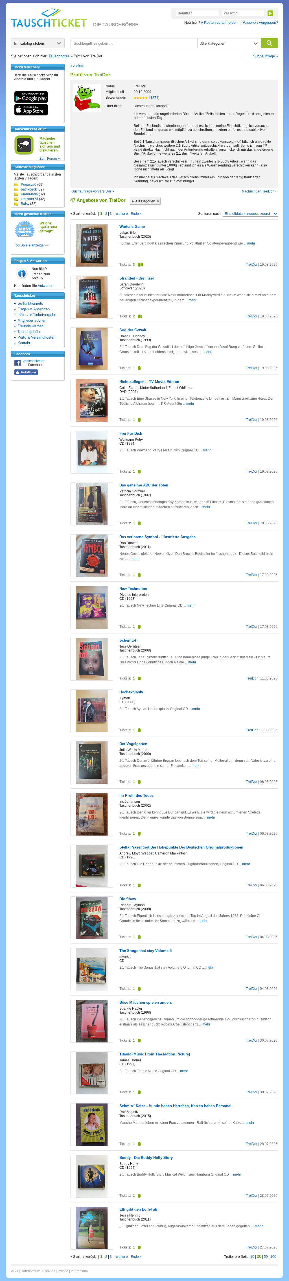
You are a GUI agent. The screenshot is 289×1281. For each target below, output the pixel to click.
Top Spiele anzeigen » (31, 245)
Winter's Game (132, 226)
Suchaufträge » (265, 56)
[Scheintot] (92, 679)
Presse (63, 1271)
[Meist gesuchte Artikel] (24, 237)
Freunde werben (30, 326)
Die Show (127, 899)
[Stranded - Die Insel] (92, 317)
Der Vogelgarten (133, 744)
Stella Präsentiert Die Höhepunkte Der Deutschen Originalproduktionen (181, 847)
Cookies (48, 1271)
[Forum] (24, 154)
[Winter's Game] (92, 265)
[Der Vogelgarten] (92, 783)
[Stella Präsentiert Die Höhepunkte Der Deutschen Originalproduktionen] (92, 886)
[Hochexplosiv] (92, 731)
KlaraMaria (29, 194)
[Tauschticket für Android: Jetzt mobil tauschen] (31, 102)
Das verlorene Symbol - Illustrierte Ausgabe (157, 537)
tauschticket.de (34, 361)
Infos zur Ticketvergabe (36, 315)
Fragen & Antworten (33, 309)
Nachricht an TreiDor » (259, 191)
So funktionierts (30, 303)
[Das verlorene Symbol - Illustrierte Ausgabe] (92, 576)
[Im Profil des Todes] (92, 834)
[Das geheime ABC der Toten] (92, 524)
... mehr (249, 243)
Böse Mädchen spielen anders (145, 1002)
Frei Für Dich (130, 433)
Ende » (136, 214)
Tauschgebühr (28, 332)
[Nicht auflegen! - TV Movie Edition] (92, 421)
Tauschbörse (59, 56)
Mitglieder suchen (31, 320)
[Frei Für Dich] (92, 472)
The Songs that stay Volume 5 (145, 951)
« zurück (76, 66)
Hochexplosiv (131, 692)
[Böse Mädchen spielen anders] (92, 1041)
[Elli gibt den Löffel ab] (92, 1248)
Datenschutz (30, 1271)
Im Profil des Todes (136, 795)
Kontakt (23, 343)
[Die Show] (92, 938)
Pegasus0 (28, 185)
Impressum (79, 1271)
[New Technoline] (92, 627)
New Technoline (133, 589)
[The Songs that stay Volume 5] (92, 990)
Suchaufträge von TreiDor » (93, 191)
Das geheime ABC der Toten (143, 485)
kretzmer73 (29, 199)
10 (252, 1257)
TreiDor (251, 265)
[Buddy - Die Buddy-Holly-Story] (92, 1196)
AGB (14, 1271)
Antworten (45, 286)
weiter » (122, 214)
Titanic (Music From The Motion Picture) (154, 1054)
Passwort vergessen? (260, 22)
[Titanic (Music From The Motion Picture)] (92, 1093)
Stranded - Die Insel (136, 278)
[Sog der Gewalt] (92, 369)
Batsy (25, 204)
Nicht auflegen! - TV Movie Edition (149, 382)
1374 (154, 98)
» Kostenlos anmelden (219, 22)
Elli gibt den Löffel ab (138, 1209)
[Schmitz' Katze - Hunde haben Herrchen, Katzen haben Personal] (92, 1145)
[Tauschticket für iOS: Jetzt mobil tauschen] (31, 114)
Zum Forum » (50, 159)
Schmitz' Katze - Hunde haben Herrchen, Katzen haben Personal (175, 1106)
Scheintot (127, 640)
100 (273, 1257)
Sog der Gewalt (132, 330)
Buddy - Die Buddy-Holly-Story (146, 1158)
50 (266, 1257)
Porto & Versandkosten (36, 337)
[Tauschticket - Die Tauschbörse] (49, 20)
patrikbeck (29, 189)
